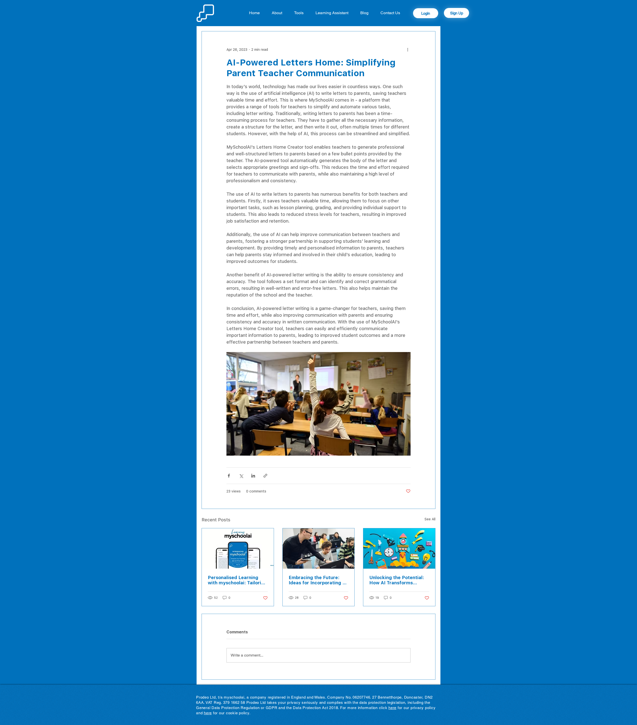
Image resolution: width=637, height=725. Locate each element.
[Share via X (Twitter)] (241, 475)
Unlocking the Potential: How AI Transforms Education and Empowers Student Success (398, 580)
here (392, 708)
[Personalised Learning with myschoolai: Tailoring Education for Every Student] (238, 548)
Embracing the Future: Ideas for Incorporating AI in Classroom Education (318, 580)
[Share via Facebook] (228, 475)
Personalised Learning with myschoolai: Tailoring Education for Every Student (237, 580)
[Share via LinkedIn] (253, 475)
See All (430, 519)
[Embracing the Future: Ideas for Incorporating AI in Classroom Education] (319, 548)
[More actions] (408, 49)
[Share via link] (265, 475)
